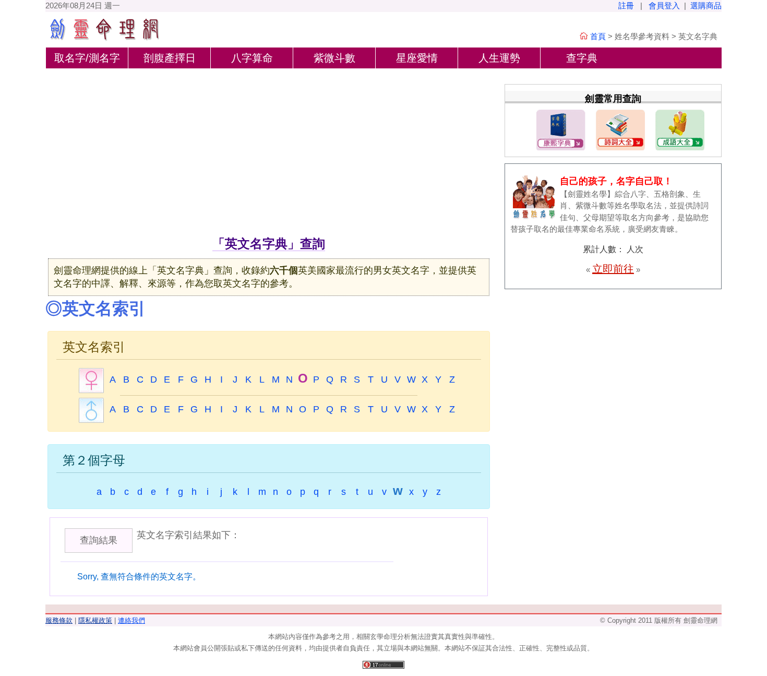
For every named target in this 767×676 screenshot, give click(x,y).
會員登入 (664, 5)
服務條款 (59, 620)
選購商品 (706, 5)
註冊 (626, 5)
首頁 (598, 36)
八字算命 (252, 58)
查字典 (581, 58)
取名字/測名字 (87, 58)
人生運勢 (499, 58)
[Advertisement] (268, 156)
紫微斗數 (334, 58)
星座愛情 (417, 58)
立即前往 (613, 269)
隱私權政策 (95, 620)
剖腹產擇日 (169, 58)
